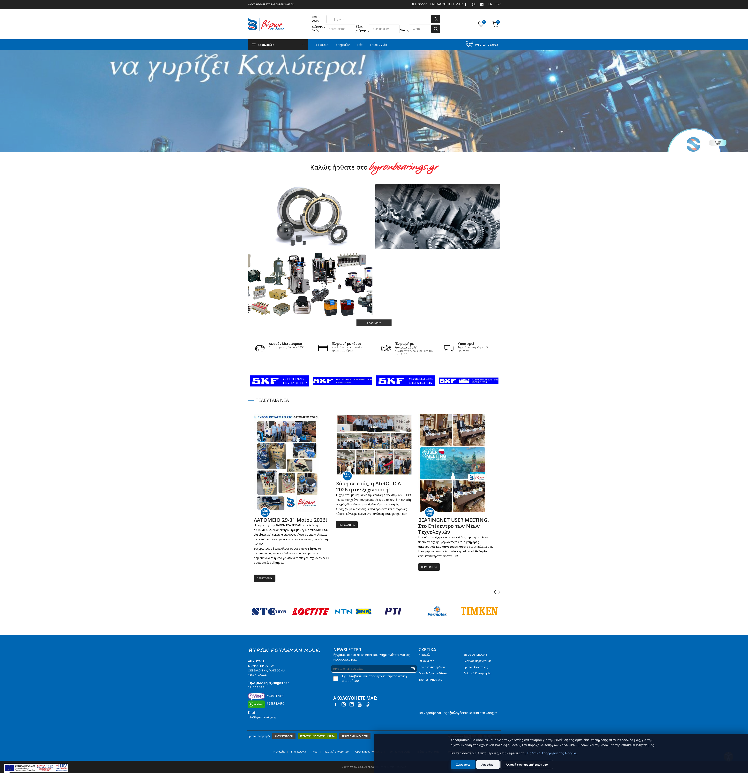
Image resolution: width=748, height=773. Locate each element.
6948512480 (275, 696)
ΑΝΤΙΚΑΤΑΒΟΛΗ (284, 736)
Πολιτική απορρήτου (432, 667)
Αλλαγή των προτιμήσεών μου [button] (527, 764)
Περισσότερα (265, 578)
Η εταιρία (424, 654)
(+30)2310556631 (487, 44)
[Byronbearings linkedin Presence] (482, 4)
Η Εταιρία (321, 45)
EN (490, 4)
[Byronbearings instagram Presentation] (473, 4)
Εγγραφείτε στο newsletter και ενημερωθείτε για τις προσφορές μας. (371, 657)
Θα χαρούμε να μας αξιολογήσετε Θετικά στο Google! (458, 713)
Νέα (360, 45)
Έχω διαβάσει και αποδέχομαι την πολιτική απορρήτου (374, 678)
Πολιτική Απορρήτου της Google (551, 753)
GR (498, 4)
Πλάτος (404, 30)
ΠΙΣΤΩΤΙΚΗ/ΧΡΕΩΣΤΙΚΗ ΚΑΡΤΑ (317, 736)
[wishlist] (482, 24)
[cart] (496, 24)
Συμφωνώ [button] (463, 764)
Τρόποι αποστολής (475, 667)
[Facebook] (465, 4)
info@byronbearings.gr (262, 717)
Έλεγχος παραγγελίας (477, 661)
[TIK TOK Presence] (367, 704)
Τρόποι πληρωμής (430, 679)
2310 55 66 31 (257, 687)
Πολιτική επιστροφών (477, 673)
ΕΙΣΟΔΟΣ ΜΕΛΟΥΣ (475, 654)
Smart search (316, 18)
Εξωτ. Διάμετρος (362, 28)
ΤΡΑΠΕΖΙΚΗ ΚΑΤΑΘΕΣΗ (355, 736)
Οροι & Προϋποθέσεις (433, 673)
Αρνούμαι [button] (487, 764)
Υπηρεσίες (343, 45)
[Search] (435, 19)
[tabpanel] (374, 101)
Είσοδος (420, 4)
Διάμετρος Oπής (318, 28)
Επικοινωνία (378, 45)
